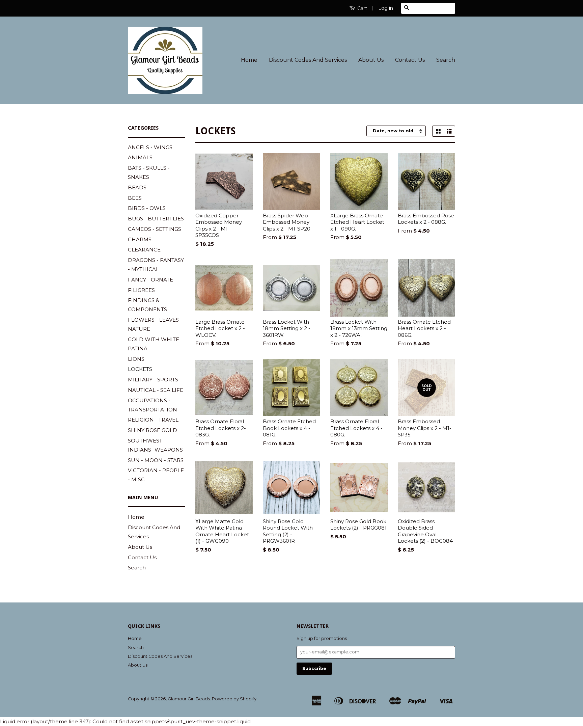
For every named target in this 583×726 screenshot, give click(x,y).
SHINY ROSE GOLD (152, 430)
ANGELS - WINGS (150, 147)
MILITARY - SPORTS (153, 379)
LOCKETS (140, 369)
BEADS (137, 187)
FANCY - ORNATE (150, 279)
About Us (371, 60)
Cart (361, 8)
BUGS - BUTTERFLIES (156, 218)
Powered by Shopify (234, 698)
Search (445, 60)
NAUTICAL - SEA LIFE (155, 390)
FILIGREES (141, 290)
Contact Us (410, 60)
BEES (135, 198)
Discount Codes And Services (308, 60)
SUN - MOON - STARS (156, 460)
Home (249, 60)
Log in (385, 8)
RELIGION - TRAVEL (153, 419)
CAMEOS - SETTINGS (154, 229)
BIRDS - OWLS (147, 208)
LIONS (136, 359)
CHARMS (139, 239)
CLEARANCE (144, 249)
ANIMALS (140, 157)
